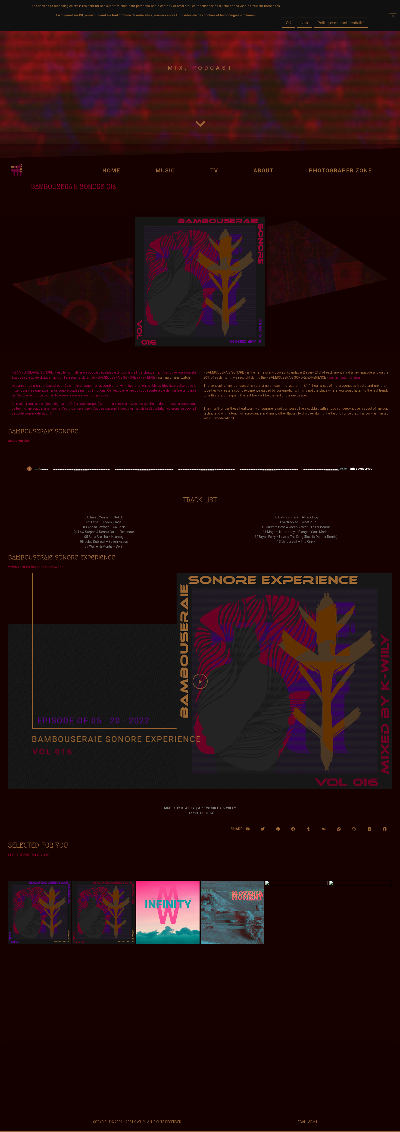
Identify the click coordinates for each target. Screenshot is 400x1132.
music (165, 170)
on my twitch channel (345, 377)
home (111, 170)
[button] (200, 681)
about (263, 170)
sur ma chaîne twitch (174, 377)
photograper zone (340, 170)
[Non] (393, 15)
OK (288, 22)
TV (214, 170)
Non (304, 22)
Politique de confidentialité (341, 22)
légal (301, 1122)
